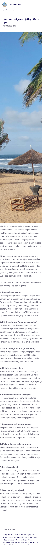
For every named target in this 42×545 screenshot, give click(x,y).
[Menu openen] (38, 4)
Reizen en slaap (23, 542)
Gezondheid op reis (9, 537)
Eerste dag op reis (27, 535)
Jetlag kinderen (21, 540)
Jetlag (35, 537)
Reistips (14, 542)
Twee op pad (14, 4)
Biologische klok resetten (11, 535)
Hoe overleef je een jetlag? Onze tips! (21, 21)
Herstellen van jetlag (24, 537)
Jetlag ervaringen (9, 540)
